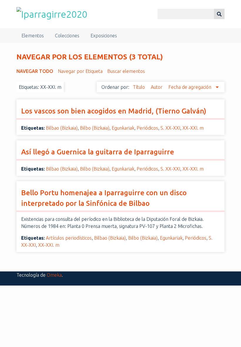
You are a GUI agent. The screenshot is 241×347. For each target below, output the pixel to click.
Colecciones (67, 35)
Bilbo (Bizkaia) (94, 128)
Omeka (54, 275)
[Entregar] (219, 14)
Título (139, 87)
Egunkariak (123, 128)
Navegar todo (34, 71)
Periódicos (147, 128)
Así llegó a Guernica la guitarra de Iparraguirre (97, 152)
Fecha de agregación (190, 87)
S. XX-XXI (170, 128)
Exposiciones (104, 35)
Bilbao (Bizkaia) (62, 128)
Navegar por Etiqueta (80, 71)
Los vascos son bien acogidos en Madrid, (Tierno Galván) (113, 111)
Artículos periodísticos (69, 238)
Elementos (32, 35)
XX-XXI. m (193, 128)
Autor (157, 87)
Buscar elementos (126, 71)
